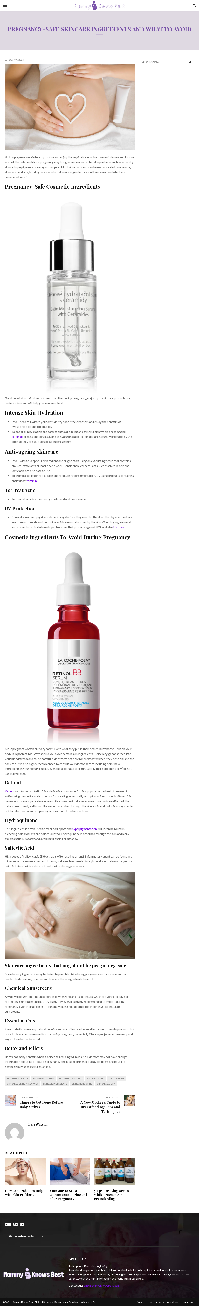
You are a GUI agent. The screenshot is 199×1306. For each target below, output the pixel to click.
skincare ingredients (55, 1084)
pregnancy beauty (17, 1078)
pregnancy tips (95, 1078)
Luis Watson (37, 1124)
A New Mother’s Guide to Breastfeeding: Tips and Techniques (100, 1107)
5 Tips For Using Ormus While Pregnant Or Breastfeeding (111, 1195)
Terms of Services (154, 1302)
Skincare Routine (82, 1084)
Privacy (138, 1302)
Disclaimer (172, 1302)
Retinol (9, 791)
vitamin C (33, 480)
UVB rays (119, 527)
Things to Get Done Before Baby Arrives (41, 1104)
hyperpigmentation (84, 829)
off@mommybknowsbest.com (102, 1285)
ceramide (17, 436)
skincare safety (106, 1084)
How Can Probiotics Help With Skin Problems (24, 1193)
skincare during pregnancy (22, 1084)
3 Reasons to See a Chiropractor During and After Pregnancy (68, 1195)
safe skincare (116, 1078)
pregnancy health (43, 1078)
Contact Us (187, 1302)
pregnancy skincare (70, 1078)
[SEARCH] (190, 62)
